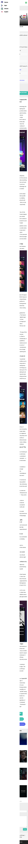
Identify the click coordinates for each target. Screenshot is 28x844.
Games (6, 2)
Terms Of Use (20, 835)
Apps (5, 5)
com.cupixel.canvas (20, 80)
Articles (6, 8)
